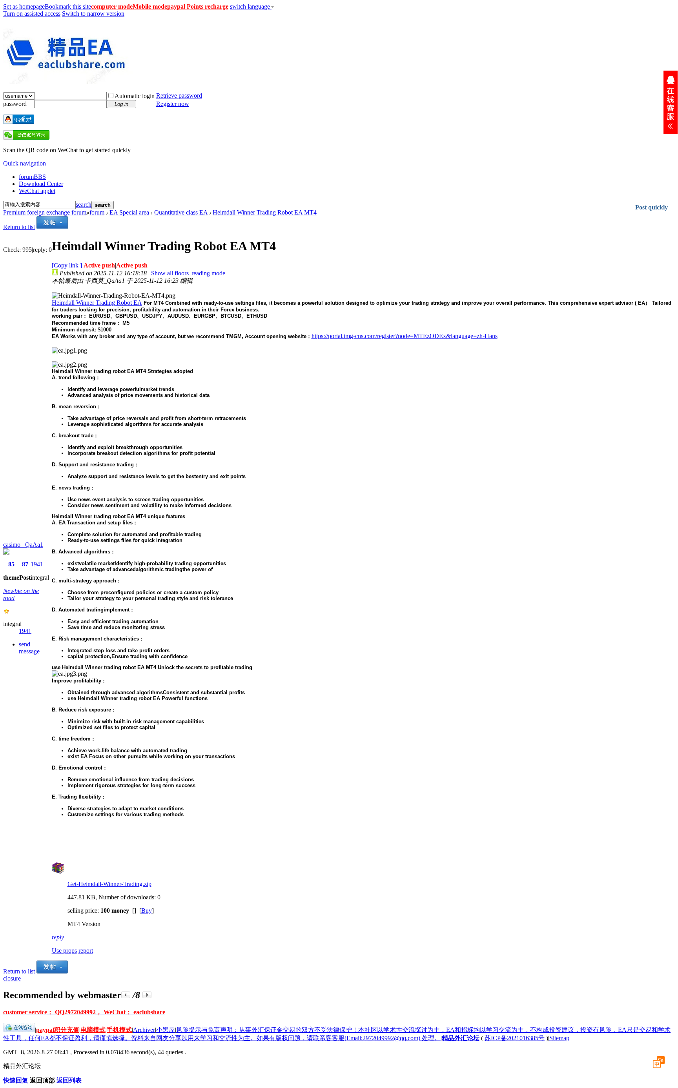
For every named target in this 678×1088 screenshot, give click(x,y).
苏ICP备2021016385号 (515, 1038)
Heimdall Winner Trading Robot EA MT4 (265, 212)
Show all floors (170, 273)
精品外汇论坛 (460, 1038)
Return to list (19, 227)
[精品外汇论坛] (68, 81)
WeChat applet (37, 190)
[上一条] (125, 995)
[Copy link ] (67, 265)
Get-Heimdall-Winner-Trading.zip (109, 884)
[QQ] (19, 1029)
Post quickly (651, 207)
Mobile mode (150, 6)
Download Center (41, 183)
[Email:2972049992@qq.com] (670, 102)
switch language (251, 6)
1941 (37, 564)
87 (25, 564)
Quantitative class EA (181, 212)
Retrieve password (179, 95)
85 (11, 564)
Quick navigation (24, 163)
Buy (146, 910)
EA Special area (129, 212)
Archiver (144, 1029)
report (85, 950)
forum (32, 176)
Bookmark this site (68, 6)
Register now (172, 103)
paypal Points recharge (197, 6)
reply (58, 937)
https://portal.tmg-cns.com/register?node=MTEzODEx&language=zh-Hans (405, 336)
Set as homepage (24, 6)
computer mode (112, 6)
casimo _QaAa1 (23, 544)
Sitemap (559, 1038)
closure (12, 978)
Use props (64, 950)
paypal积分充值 (57, 1029)
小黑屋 (165, 1029)
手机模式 (119, 1029)
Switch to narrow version (93, 13)
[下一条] (146, 995)
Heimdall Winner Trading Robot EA (97, 302)
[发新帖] (52, 227)
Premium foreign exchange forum (44, 212)
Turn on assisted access (31, 13)
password (15, 103)
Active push (99, 265)
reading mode (208, 273)
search (83, 204)
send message (29, 648)
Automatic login (135, 96)
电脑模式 (93, 1029)
